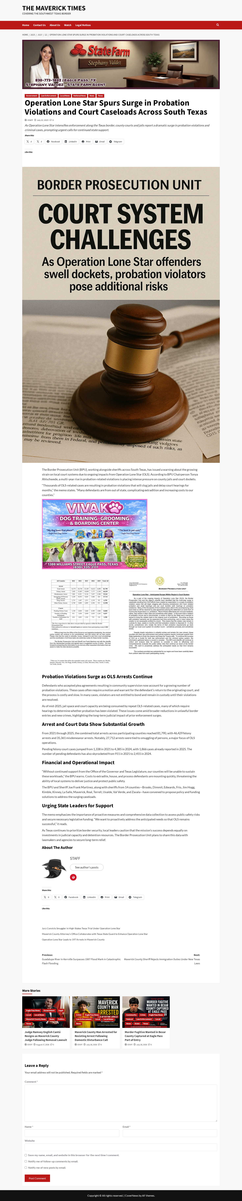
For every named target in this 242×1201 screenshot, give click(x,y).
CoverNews (131, 1195)
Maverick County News (36, 1019)
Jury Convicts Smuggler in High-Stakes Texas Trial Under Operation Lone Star (81, 928)
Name (29, 1126)
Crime (78, 1015)
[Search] (218, 25)
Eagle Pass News (33, 1010)
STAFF (30, 120)
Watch (67, 25)
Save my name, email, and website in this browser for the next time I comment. (73, 1155)
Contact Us (39, 25)
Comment (31, 1081)
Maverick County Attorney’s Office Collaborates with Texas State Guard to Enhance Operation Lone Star (95, 934)
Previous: (81, 959)
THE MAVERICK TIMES (54, 8)
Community (131, 1015)
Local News (65, 95)
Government (31, 95)
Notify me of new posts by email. (47, 1167)
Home (25, 25)
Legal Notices (83, 25)
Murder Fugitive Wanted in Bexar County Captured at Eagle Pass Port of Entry (145, 1036)
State (137, 1023)
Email (126, 1126)
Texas (100, 95)
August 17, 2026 (42, 1044)
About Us (55, 25)
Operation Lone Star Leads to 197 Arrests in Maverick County (73, 939)
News (92, 95)
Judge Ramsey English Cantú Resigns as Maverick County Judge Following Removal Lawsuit (46, 1036)
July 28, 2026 (91, 1044)
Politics (61, 1019)
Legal (60, 1010)
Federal (129, 1019)
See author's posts (86, 867)
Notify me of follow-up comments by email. (53, 1161)
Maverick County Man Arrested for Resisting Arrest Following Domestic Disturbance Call (96, 1036)
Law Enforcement (48, 95)
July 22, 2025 (43, 120)
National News (79, 95)
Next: (162, 959)
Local (28, 1015)
